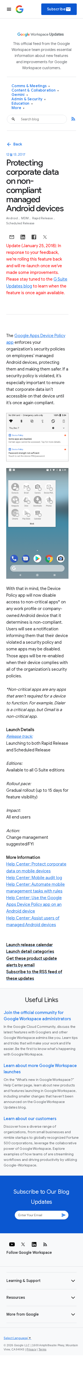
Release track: (19, 736)
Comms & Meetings (31, 86)
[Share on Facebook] (33, 237)
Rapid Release (43, 218)
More (18, 108)
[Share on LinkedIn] (22, 237)
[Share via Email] (11, 237)
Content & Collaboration (35, 90)
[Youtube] (12, 1244)
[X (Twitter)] (23, 1244)
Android (12, 218)
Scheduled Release (20, 223)
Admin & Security (29, 99)
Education (22, 103)
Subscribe (59, 9)
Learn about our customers (30, 1118)
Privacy (31, 1349)
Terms (42, 1349)
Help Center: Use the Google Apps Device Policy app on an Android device (34, 904)
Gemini (20, 95)
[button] (41, 1280)
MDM (25, 218)
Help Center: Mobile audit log (34, 877)
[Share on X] (44, 237)
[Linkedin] (34, 1244)
